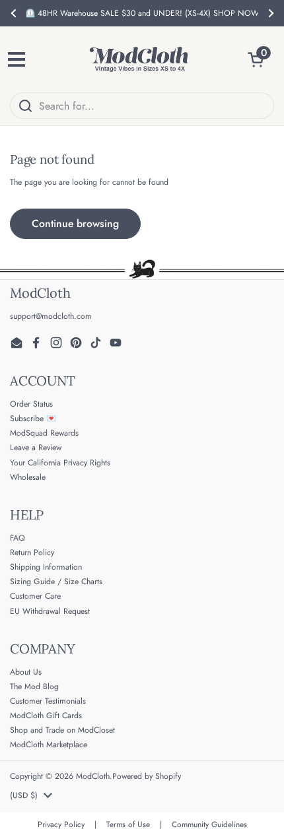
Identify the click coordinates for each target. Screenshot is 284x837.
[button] (261, 59)
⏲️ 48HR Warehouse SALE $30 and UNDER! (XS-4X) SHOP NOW (142, 13)
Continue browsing (75, 223)
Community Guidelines (209, 824)
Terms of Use (128, 824)
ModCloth (93, 776)
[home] (138, 59)
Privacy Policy (61, 824)
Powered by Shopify (146, 776)
